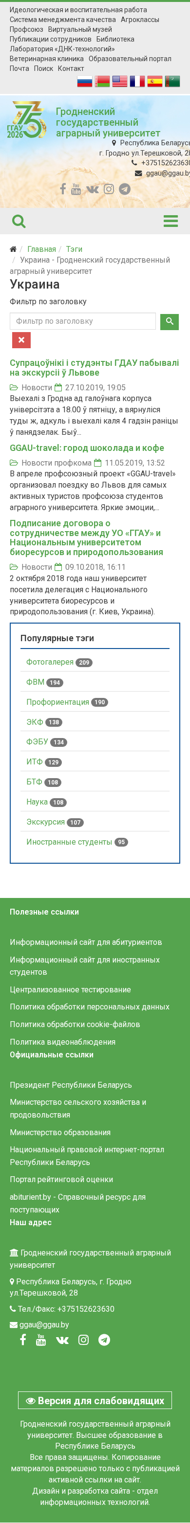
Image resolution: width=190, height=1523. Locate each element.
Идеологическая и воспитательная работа (78, 10)
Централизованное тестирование (70, 989)
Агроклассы (140, 19)
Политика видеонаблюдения (62, 1042)
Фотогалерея (57, 662)
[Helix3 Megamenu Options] (171, 221)
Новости (36, 387)
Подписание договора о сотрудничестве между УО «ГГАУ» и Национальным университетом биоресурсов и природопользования (86, 537)
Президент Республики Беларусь (71, 1085)
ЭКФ (42, 722)
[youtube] (76, 189)
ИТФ (42, 761)
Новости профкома (56, 463)
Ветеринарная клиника (47, 59)
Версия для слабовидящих (100, 1401)
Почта (19, 68)
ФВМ (43, 682)
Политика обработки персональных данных (90, 1006)
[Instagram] (83, 1340)
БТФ (42, 781)
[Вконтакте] (62, 1340)
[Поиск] (169, 322)
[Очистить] (21, 340)
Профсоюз (26, 29)
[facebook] (62, 189)
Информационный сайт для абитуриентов (86, 942)
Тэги (74, 249)
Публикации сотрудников (51, 39)
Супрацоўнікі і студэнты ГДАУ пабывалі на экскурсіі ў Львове (94, 368)
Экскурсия (53, 822)
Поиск (43, 68)
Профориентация (65, 702)
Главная (41, 249)
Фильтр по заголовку (49, 301)
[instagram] (109, 189)
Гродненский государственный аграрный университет (108, 122)
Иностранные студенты (75, 842)
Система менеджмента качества (63, 19)
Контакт (71, 68)
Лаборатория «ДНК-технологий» (62, 49)
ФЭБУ (45, 741)
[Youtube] (41, 1340)
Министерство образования (60, 1132)
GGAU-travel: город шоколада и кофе (87, 448)
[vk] (92, 189)
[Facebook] (22, 1340)
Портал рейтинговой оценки (61, 1179)
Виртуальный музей (80, 29)
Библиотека (115, 39)
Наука (44, 801)
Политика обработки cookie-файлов (75, 1024)
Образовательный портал (130, 59)
